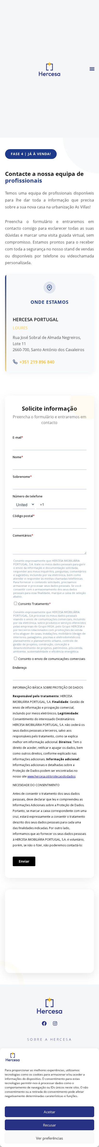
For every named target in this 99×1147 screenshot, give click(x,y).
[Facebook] (44, 1023)
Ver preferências (49, 1138)
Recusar (49, 1125)
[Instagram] (55, 1023)
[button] (92, 69)
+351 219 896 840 (36, 362)
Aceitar (49, 1111)
